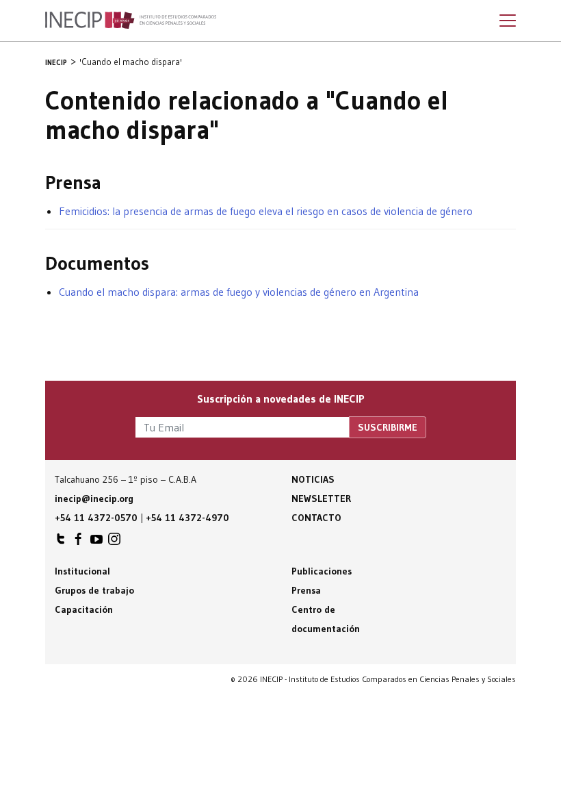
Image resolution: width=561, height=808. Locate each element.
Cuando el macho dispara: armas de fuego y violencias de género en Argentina (239, 292)
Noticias (313, 479)
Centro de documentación (325, 619)
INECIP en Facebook (79, 542)
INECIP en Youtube (96, 542)
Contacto (316, 518)
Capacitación (84, 609)
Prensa (306, 590)
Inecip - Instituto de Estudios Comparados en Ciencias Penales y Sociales (130, 20)
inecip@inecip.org (94, 498)
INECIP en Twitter (61, 542)
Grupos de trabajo (94, 590)
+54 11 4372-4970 (187, 518)
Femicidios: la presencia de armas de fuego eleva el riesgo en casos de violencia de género (266, 211)
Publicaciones (321, 571)
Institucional (82, 571)
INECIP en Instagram (114, 542)
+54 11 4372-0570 (96, 518)
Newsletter (321, 498)
